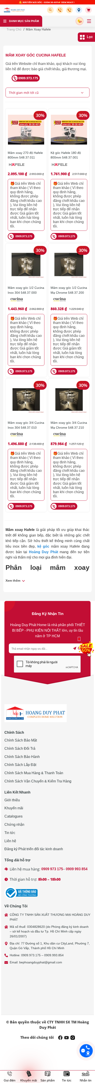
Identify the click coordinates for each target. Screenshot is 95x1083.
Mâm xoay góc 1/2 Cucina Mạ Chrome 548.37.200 (69, 290)
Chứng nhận (14, 824)
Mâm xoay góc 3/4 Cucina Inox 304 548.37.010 (26, 425)
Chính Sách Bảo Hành (22, 757)
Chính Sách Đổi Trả (19, 748)
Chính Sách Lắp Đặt (20, 765)
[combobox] (47, 92)
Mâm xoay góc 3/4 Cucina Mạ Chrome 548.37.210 (69, 425)
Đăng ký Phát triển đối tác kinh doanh (33, 849)
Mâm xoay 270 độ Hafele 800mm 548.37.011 (25, 155)
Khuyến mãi (13, 808)
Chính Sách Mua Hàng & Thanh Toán (33, 773)
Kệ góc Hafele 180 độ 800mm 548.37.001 (66, 155)
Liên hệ (10, 841)
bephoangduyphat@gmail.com (40, 962)
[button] (51, 10)
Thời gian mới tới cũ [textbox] (24, 92)
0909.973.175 (23, 236)
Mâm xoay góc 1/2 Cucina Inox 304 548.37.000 (26, 290)
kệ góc (43, 546)
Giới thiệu (12, 800)
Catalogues (13, 816)
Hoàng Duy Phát (43, 552)
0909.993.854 (54, 955)
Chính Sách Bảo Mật (20, 740)
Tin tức (9, 833)
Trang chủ (14, 29)
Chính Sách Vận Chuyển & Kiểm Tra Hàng (37, 781)
